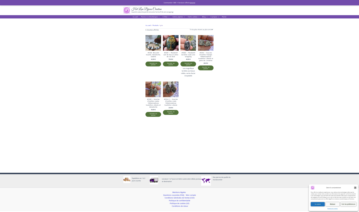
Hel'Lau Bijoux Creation (146, 9)
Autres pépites (177, 17)
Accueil (135, 17)
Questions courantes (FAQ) (173, 195)
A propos (213, 17)
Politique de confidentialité (179, 200)
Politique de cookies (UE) (179, 203)
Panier (224, 17)
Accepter (318, 204)
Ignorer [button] (192, 3)
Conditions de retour (180, 206)
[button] (355, 188)
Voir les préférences (348, 204)
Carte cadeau (192, 17)
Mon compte (191, 195)
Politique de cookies (332, 208)
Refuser (332, 204)
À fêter (165, 17)
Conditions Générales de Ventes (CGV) (179, 198)
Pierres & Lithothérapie (149, 17)
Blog (204, 17)
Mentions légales (179, 192)
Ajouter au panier (153, 64)
